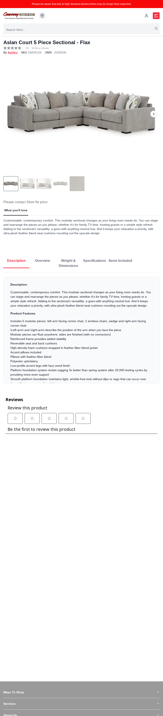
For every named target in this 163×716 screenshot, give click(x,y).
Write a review (40, 48)
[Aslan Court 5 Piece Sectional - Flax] (81, 114)
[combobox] (81, 29)
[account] (146, 16)
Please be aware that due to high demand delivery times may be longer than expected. (81, 4)
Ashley (13, 52)
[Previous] (9, 114)
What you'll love (15, 210)
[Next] (153, 114)
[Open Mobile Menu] (156, 15)
